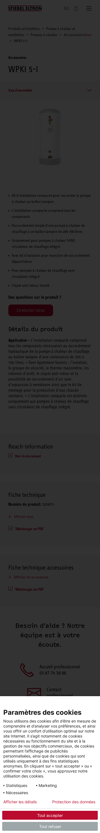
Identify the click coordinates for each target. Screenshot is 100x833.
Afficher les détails (20, 802)
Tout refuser (50, 826)
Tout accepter (50, 815)
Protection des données (73, 802)
